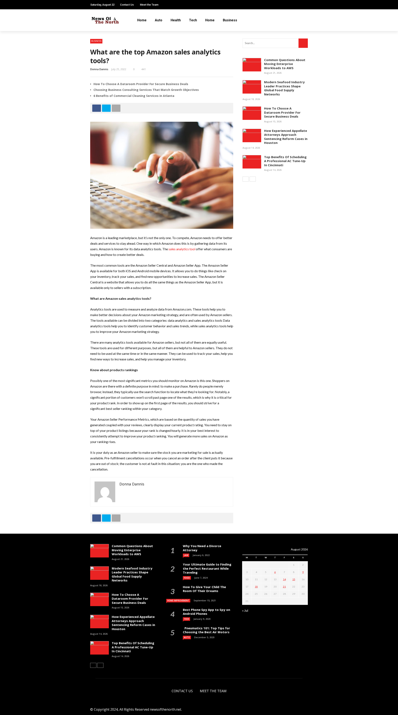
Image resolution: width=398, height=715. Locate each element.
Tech (193, 20)
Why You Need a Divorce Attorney (202, 548)
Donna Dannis (99, 69)
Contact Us (127, 4)
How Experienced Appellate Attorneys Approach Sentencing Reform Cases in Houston (285, 137)
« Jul (245, 610)
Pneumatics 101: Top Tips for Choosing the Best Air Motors (206, 630)
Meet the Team (149, 4)
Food (187, 577)
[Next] (253, 179)
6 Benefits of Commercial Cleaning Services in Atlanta (133, 96)
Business (230, 20)
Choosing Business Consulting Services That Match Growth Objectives (146, 90)
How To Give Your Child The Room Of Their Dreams (204, 589)
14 (284, 579)
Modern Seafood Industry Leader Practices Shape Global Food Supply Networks (284, 88)
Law (186, 555)
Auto (158, 20)
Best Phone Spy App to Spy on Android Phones (206, 612)
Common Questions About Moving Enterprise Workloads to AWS (284, 64)
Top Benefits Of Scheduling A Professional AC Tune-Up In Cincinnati (285, 161)
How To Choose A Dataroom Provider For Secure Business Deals (140, 84)
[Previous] (246, 179)
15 (293, 579)
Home (142, 20)
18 (256, 586)
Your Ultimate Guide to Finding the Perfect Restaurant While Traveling (207, 568)
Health (176, 20)
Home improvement (178, 600)
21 (284, 586)
